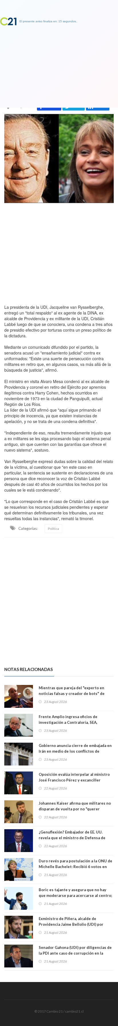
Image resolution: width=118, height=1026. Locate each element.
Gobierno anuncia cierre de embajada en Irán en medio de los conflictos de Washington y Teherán (75, 751)
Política (53, 528)
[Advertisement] (59, 252)
